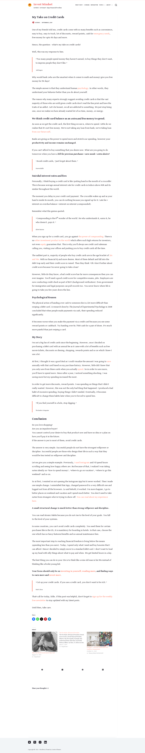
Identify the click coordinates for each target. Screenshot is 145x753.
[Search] (116, 5)
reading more (88, 571)
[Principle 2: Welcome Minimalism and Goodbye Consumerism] (99, 639)
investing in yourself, (71, 571)
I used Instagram (81, 462)
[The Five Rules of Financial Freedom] (73, 640)
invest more (55, 575)
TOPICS (101, 5)
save (109, 361)
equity (43, 244)
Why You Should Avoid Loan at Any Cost (43, 653)
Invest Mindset (43, 4)
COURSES (86, 5)
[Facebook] (42, 669)
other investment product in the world (52, 240)
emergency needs (102, 34)
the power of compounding (91, 237)
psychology (83, 88)
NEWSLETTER (94, 5)
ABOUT (108, 5)
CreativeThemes (56, 749)
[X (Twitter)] (62, 669)
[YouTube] (29, 742)
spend (80, 369)
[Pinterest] (83, 669)
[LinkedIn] (103, 669)
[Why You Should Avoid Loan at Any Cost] (45, 642)
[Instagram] (40, 742)
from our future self (41, 132)
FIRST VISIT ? (79, 5)
